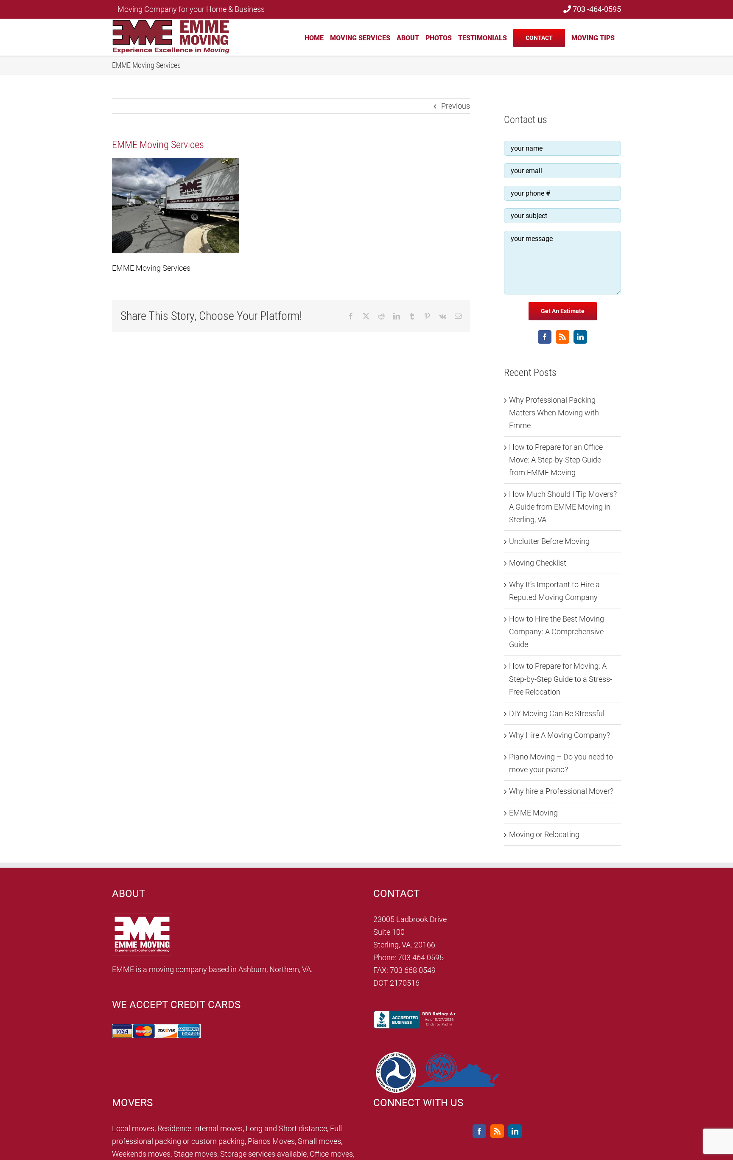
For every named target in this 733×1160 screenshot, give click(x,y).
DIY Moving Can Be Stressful (556, 713)
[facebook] (544, 337)
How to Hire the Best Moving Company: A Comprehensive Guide (556, 631)
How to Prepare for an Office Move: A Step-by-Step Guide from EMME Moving (556, 460)
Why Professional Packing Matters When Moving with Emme (554, 412)
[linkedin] (580, 337)
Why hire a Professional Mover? (561, 791)
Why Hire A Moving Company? (559, 735)
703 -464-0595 (596, 9)
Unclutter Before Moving (549, 541)
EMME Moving (533, 812)
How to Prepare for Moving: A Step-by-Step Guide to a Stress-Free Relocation (560, 678)
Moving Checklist (537, 562)
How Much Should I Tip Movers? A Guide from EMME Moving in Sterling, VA (563, 507)
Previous (455, 105)
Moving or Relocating (544, 834)
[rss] (562, 337)
